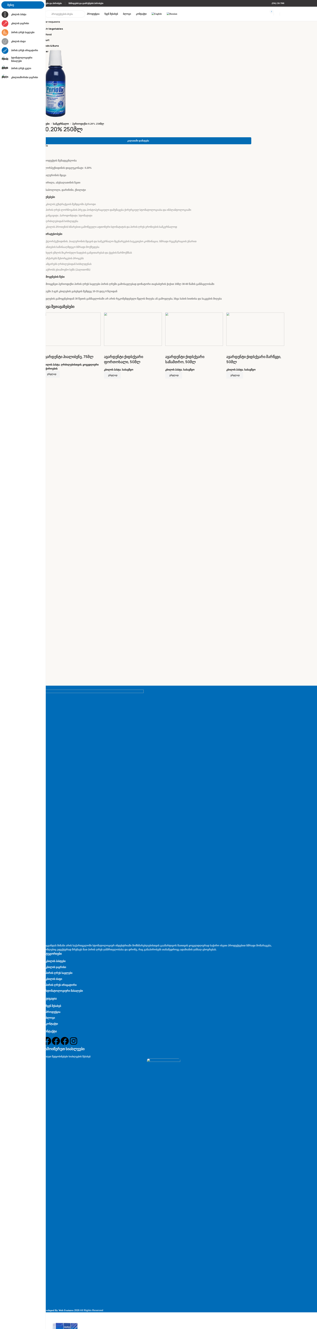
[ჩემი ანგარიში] (283, 14)
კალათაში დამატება (138, 140)
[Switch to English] (157, 13)
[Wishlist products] (277, 14)
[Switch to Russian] (172, 13)
